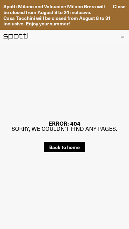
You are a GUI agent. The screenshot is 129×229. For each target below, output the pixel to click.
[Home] (16, 36)
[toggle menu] (122, 36)
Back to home (64, 147)
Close (119, 6)
